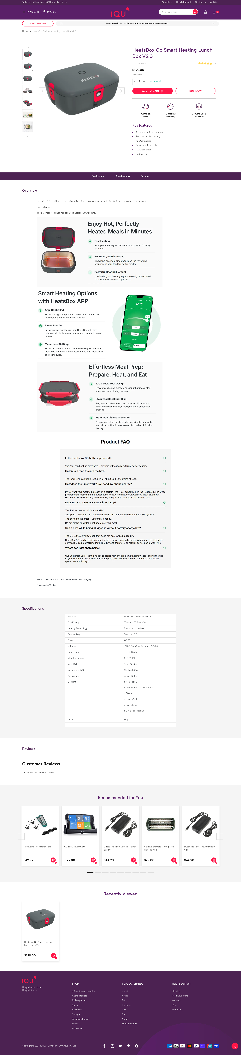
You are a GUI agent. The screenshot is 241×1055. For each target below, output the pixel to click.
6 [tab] (126, 873)
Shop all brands (129, 1023)
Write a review (48, 772)
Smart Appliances (80, 1019)
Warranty (176, 1000)
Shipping (176, 991)
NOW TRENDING (37, 23)
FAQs (174, 1005)
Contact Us (200, 2)
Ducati (125, 991)
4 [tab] (111, 873)
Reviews (145, 176)
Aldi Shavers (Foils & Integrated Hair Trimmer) (159, 848)
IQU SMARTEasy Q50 (74, 847)
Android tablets (79, 996)
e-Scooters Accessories (83, 991)
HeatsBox (126, 1005)
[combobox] (178, 12)
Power (75, 1023)
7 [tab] (133, 873)
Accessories (78, 1028)
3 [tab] (103, 873)
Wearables (77, 1009)
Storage (76, 1014)
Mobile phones (79, 1000)
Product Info (98, 176)
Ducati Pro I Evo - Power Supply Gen (199, 848)
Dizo (124, 1014)
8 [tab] (141, 873)
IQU (124, 1009)
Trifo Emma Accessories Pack (37, 847)
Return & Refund (180, 996)
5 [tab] (118, 873)
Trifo (124, 1000)
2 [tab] (96, 873)
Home (25, 31)
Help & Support (183, 2)
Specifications (123, 176)
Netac (125, 1019)
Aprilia (125, 996)
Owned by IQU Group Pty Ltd (62, 1046)
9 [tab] (149, 873)
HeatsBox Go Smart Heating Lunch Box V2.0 (38, 943)
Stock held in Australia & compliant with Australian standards (137, 23)
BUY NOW (195, 91)
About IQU (167, 2)
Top (235, 1047)
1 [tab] (88, 873)
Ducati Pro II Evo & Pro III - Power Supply (120, 848)
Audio (75, 1005)
